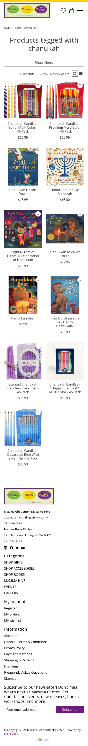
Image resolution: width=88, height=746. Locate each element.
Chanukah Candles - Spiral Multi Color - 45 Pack (23, 127)
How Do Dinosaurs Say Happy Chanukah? (64, 322)
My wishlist (12, 620)
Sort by (43, 74)
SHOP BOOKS (14, 574)
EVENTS (10, 587)
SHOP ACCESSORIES (19, 568)
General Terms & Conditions (25, 642)
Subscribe (69, 709)
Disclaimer (12, 666)
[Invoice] (46, 740)
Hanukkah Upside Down (23, 192)
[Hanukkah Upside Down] (23, 167)
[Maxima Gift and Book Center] (27, 10)
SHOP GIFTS (13, 562)
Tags (18, 28)
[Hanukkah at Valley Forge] (65, 229)
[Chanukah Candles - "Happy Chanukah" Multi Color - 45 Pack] (65, 361)
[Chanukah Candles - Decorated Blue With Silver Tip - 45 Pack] (23, 427)
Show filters (44, 62)
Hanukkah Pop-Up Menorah (65, 192)
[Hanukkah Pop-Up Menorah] (65, 167)
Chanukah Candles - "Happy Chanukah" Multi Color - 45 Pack (65, 388)
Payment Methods (18, 654)
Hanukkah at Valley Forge (65, 254)
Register (10, 608)
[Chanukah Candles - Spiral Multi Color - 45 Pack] (23, 100)
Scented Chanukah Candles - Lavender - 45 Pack (23, 388)
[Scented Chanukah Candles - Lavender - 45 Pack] (23, 361)
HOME (8, 28)
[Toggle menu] (80, 11)
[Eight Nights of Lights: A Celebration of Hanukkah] (23, 229)
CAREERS (11, 593)
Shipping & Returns (19, 660)
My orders (12, 614)
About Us (11, 635)
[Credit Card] (40, 740)
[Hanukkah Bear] (23, 295)
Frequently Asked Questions (25, 672)
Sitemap (10, 678)
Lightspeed (11, 733)
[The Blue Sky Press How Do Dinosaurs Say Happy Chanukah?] (65, 295)
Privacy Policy (14, 648)
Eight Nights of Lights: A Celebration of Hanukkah (23, 256)
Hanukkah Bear (23, 318)
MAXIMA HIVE (14, 580)
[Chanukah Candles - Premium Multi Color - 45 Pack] (65, 100)
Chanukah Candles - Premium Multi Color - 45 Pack (65, 127)
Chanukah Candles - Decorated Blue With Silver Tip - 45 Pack (23, 454)
